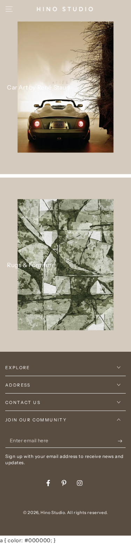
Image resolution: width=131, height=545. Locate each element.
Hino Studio (53, 512)
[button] (104, 9)
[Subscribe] (122, 441)
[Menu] (9, 9)
